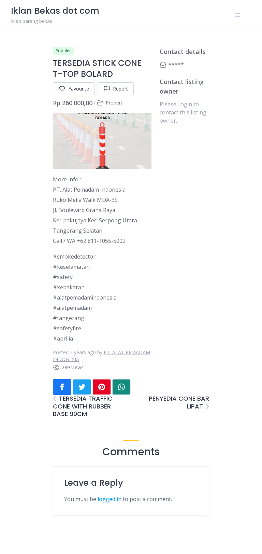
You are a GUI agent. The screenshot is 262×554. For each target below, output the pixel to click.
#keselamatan (71, 267)
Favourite (78, 88)
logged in (109, 499)
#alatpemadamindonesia (85, 297)
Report (120, 88)
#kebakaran (69, 287)
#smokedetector (74, 256)
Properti (114, 102)
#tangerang (68, 318)
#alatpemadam (72, 307)
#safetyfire (67, 328)
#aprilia (63, 338)
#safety (63, 277)
